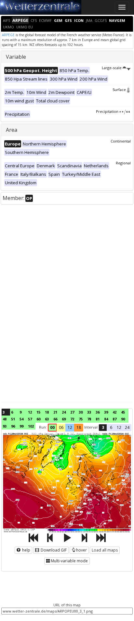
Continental (121, 141)
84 (106, 419)
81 (98, 419)
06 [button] (61, 427)
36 (98, 412)
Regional (123, 162)
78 (89, 419)
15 (38, 412)
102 (31, 426)
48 (5, 419)
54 (21, 419)
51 (13, 419)
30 (81, 412)
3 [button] (103, 427)
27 (72, 412)
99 (21, 426)
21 (55, 412)
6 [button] (111, 427)
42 (114, 412)
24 (64, 412)
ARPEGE (8, 35)
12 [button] (70, 427)
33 (89, 412)
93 (5, 426)
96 (13, 426)
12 (30, 412)
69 (64, 419)
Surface (119, 89)
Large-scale (112, 67)
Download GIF (53, 550)
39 (106, 412)
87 (114, 419)
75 (81, 419)
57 (30, 419)
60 (38, 419)
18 (47, 412)
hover (81, 550)
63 (47, 419)
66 (55, 419)
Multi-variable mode (69, 561)
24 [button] (127, 427)
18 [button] (78, 427)
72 (72, 419)
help (25, 550)
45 (123, 412)
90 (123, 419)
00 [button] (52, 427)
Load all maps (105, 550)
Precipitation (107, 111)
